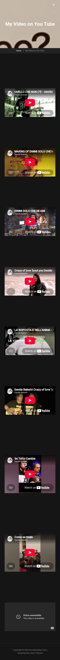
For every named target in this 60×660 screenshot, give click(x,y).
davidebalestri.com (37, 650)
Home (18, 51)
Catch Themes (36, 653)
